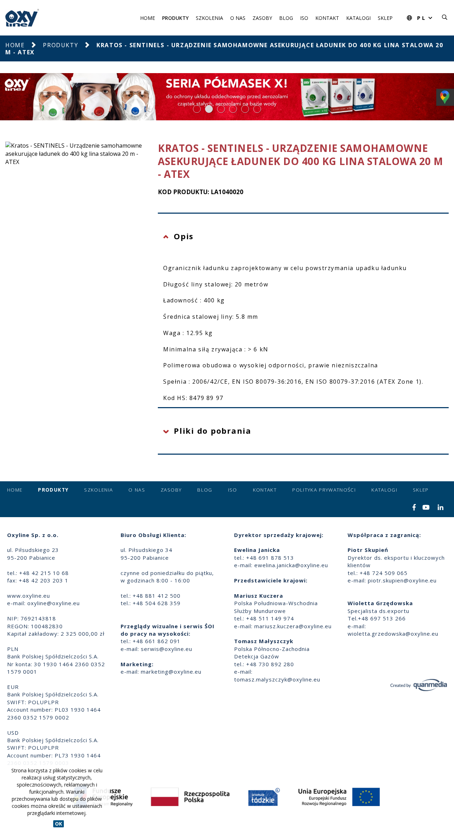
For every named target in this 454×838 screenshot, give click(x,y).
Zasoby (262, 18)
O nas (237, 18)
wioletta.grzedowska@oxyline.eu (393, 633)
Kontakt (327, 18)
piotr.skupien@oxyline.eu (402, 580)
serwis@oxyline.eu (166, 648)
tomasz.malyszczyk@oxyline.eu (277, 679)
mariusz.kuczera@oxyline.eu (293, 626)
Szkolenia (209, 18)
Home (147, 18)
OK (58, 823)
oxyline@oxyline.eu (53, 603)
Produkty (175, 18)
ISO (304, 18)
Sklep (385, 18)
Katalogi (358, 18)
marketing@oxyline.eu (171, 671)
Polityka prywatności (324, 490)
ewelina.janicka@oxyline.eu (291, 565)
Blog (286, 18)
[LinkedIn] (441, 508)
